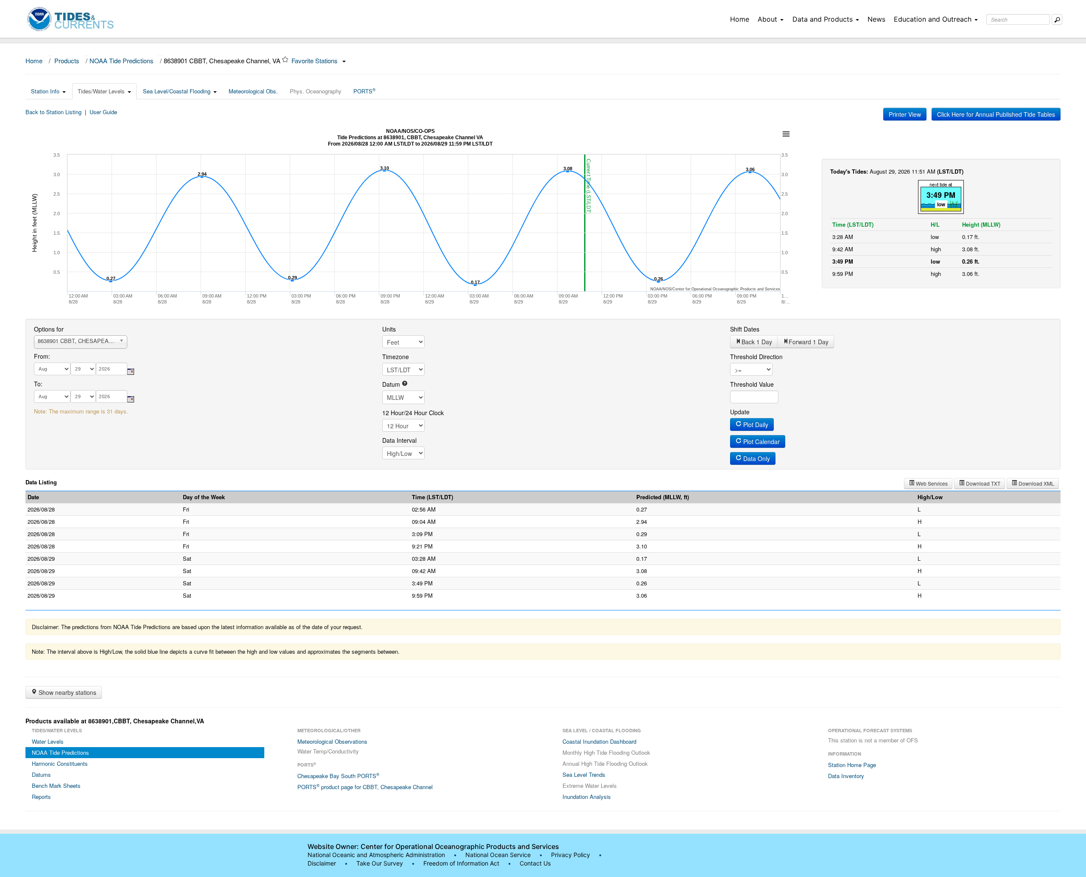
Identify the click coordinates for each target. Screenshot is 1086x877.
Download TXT (982, 483)
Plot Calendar (761, 441)
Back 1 (757, 341)
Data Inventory (846, 776)
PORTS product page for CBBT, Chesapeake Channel (365, 786)
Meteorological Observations (332, 741)
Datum (392, 384)
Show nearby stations (66, 692)
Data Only (756, 458)
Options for (49, 329)
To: (38, 383)
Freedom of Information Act (461, 863)
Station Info (45, 91)
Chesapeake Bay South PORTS (338, 775)
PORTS (364, 91)
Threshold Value (752, 384)
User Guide (103, 112)
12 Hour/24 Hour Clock (413, 412)
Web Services (931, 483)
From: (42, 356)
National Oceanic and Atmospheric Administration (376, 854)
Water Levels (48, 741)
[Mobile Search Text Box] (1057, 19)
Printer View (905, 114)
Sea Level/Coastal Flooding (176, 91)
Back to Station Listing (53, 112)
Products (66, 60)
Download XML (1035, 483)
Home (739, 19)
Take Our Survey (380, 863)
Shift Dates (744, 329)
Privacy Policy (570, 854)
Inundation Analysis (587, 797)
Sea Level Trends (584, 774)
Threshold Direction (756, 356)
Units (389, 329)
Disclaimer (322, 863)
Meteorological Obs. (253, 91)
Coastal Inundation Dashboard (599, 741)
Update (740, 412)
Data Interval (399, 440)
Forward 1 (808, 341)
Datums (41, 774)
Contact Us (535, 863)
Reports (41, 797)
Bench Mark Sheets (56, 785)
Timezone (395, 356)
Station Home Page (852, 765)
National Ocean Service (498, 854)
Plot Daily (755, 424)
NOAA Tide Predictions (122, 60)
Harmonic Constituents (60, 763)
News (876, 19)
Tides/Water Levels (101, 91)
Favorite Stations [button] (315, 60)
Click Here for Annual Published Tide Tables (996, 114)
